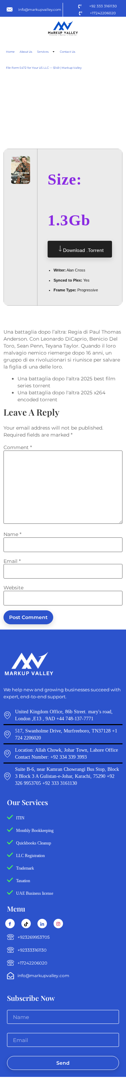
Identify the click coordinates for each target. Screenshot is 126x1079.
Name (12, 534)
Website (13, 587)
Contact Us (67, 51)
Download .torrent (83, 250)
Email (12, 561)
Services (43, 51)
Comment (18, 447)
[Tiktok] (26, 923)
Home (10, 51)
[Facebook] (10, 923)
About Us (26, 51)
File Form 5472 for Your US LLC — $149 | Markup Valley (44, 67)
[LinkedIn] (42, 923)
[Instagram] (58, 923)
